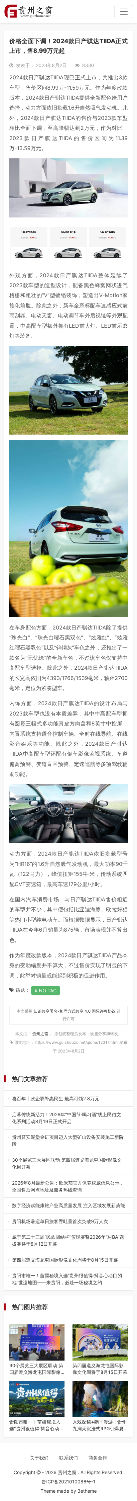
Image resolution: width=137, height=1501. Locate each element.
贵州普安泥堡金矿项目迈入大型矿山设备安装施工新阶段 (68, 1140)
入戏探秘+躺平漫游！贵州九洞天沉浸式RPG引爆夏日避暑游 (99, 1425)
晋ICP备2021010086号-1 (68, 1481)
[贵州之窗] (28, 11)
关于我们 (39, 1457)
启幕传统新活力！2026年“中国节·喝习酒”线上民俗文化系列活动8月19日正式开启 (68, 1118)
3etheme (87, 1491)
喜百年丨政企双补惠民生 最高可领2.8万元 (67, 1099)
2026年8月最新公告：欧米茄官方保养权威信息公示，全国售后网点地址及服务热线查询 (68, 1186)
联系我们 (68, 1457)
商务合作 (97, 1457)
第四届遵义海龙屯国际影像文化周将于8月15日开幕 (68, 1260)
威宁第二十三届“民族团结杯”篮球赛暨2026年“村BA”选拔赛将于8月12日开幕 (68, 1240)
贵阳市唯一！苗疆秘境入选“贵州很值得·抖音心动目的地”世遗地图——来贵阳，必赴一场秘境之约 (67, 1279)
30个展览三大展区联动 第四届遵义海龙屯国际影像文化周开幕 (67, 1163)
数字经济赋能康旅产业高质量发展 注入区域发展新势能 (68, 1206)
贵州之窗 (40, 1033)
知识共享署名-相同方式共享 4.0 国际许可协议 (75, 1011)
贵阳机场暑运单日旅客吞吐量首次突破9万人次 (68, 1221)
